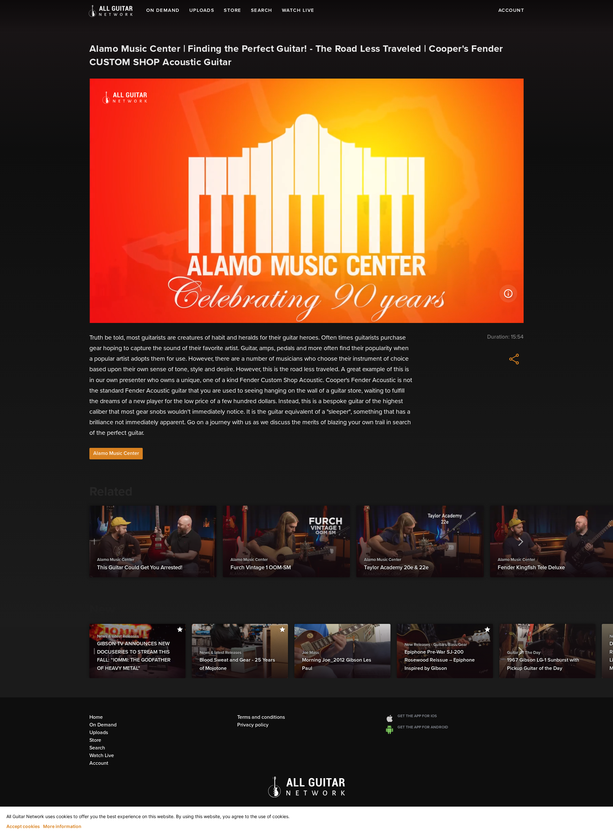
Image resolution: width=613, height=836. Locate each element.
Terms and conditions (261, 717)
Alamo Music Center (116, 453)
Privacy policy (253, 725)
